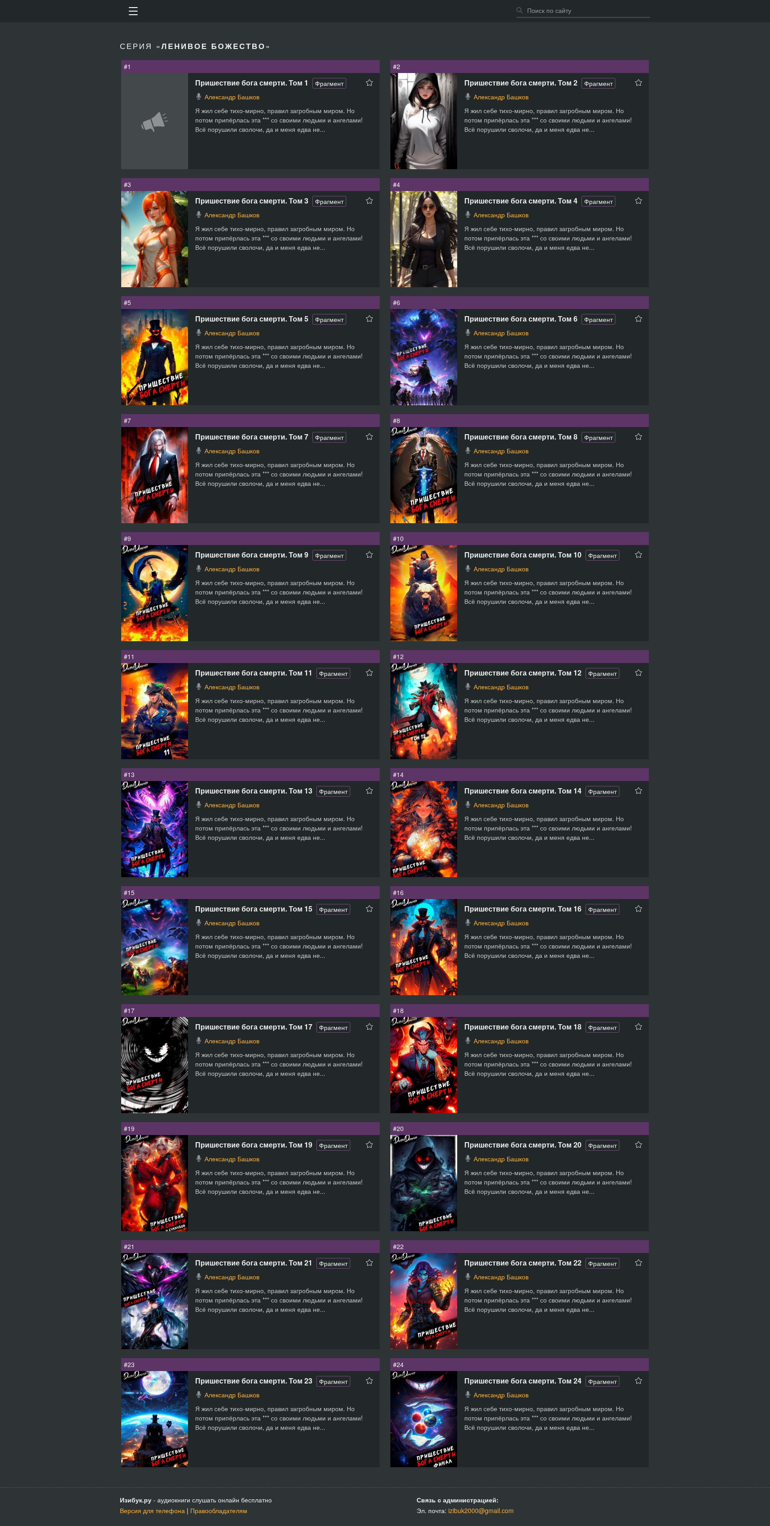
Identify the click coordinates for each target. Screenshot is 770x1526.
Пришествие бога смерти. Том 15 (253, 908)
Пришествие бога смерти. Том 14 (523, 790)
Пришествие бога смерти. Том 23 (253, 1380)
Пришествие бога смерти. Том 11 (253, 672)
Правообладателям (218, 1510)
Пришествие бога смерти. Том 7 (251, 436)
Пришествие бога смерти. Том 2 (521, 82)
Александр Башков (232, 96)
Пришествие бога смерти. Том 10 (523, 554)
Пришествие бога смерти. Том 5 (251, 318)
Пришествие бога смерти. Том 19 (253, 1144)
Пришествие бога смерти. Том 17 (253, 1026)
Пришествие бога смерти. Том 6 (521, 318)
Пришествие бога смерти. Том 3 (251, 200)
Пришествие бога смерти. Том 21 (253, 1262)
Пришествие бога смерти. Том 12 (523, 672)
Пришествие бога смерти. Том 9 (251, 554)
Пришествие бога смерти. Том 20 (523, 1144)
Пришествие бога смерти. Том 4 (521, 200)
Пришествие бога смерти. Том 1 (251, 82)
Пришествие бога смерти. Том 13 (253, 790)
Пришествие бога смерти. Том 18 (523, 1026)
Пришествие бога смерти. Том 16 (523, 908)
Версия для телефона (152, 1510)
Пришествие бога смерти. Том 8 (521, 436)
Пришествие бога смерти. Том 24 (523, 1380)
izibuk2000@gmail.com (481, 1510)
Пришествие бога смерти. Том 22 (523, 1262)
